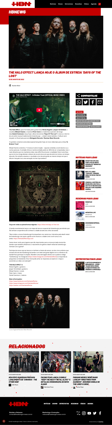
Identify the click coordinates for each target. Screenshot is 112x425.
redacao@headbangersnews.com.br (54, 414)
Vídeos (86, 4)
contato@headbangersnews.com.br (20, 414)
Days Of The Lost (82, 121)
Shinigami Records (82, 126)
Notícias (53, 4)
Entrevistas (69, 4)
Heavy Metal (81, 118)
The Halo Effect (95, 126)
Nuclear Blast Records (84, 123)
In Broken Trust (94, 121)
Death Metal (81, 115)
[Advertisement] (89, 142)
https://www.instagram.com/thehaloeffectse (42, 257)
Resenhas (78, 4)
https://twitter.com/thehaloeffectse (20, 285)
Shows (60, 4)
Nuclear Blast (16, 85)
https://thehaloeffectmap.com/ (23, 238)
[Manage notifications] (3, 421)
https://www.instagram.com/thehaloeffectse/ (23, 283)
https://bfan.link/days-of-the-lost (48, 225)
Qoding (100, 422)
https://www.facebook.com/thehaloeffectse (23, 281)
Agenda (93, 4)
